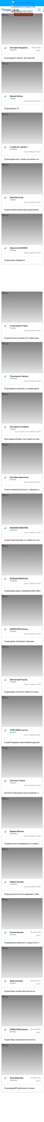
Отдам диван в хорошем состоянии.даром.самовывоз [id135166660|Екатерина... (23, 389)
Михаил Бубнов (16, 96)
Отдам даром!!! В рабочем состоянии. (19, 1088)
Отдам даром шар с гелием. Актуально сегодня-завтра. (23, 159)
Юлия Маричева (16, 1078)
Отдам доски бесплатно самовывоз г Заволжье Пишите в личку (23, 894)
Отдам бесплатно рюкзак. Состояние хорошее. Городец (23, 338)
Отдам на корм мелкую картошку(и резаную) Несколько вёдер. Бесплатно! (23, 210)
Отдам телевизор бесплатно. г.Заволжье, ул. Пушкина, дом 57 (23, 490)
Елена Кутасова (16, 197)
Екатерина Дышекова (19, 477)
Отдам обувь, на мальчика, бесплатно (19, 991)
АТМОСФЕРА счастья (19, 730)
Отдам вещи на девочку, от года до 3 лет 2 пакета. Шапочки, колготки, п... (23, 943)
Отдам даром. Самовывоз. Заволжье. (19, 641)
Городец (13, 98)
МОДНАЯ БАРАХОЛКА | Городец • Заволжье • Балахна (19, 528)
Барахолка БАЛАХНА (18, 248)
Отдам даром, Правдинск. (14, 260)
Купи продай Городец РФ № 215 (19, 680)
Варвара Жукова (17, 831)
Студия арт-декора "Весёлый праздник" (19, 147)
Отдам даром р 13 (11, 108)
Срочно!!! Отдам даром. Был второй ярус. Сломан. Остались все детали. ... (23, 793)
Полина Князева (17, 932)
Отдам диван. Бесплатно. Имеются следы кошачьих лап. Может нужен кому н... (23, 692)
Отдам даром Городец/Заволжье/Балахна (19, 326)
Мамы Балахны (16, 981)
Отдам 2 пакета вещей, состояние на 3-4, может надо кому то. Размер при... (23, 540)
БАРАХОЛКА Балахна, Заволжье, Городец (19, 629)
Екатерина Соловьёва (19, 427)
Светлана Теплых (17, 781)
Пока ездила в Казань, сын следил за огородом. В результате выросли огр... (23, 439)
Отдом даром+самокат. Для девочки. (19, 58)
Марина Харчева (17, 882)
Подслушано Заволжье (19, 376)
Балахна (13, 50)
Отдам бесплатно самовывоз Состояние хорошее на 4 (23, 844)
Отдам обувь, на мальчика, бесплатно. (20, 1040)
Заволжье (13, 149)
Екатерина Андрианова (19, 48)
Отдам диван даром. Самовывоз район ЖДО (22, 591)
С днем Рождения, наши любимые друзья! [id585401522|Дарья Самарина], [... (23, 742)
